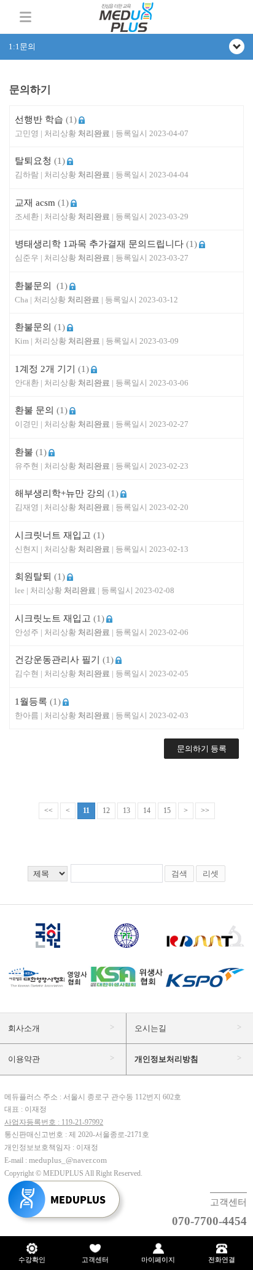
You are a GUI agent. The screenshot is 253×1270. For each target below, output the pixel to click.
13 (126, 810)
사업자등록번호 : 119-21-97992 (53, 1122)
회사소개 (24, 1028)
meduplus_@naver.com (68, 1160)
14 (146, 810)
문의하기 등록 (202, 748)
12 (106, 810)
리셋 (211, 873)
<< (48, 810)
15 (167, 810)
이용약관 (24, 1059)
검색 (179, 873)
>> (205, 810)
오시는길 (150, 1028)
